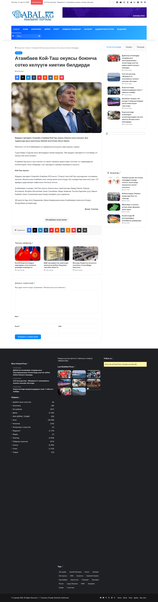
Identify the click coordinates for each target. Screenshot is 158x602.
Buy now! (143, 598)
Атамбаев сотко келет (57, 220)
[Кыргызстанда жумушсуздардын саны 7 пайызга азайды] (113, 90)
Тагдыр (15, 452)
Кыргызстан (75, 580)
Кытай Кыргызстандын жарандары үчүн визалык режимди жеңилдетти (25, 265)
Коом (25, 29)
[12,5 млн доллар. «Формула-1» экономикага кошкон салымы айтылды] (113, 77)
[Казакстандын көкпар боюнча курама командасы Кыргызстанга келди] (93, 383)
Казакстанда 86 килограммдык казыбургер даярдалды (131, 218)
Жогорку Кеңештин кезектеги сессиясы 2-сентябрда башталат (84, 265)
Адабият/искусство (104, 29)
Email (17, 326)
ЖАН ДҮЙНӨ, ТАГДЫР (21, 416)
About (125, 598)
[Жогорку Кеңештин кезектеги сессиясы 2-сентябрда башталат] (85, 253)
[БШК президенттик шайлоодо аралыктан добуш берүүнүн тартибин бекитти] (56, 253)
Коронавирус (63, 580)
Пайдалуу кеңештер (71, 29)
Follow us (108, 358)
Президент (95, 580)
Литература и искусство (22, 427)
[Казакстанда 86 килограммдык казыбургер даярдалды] (113, 219)
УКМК (83, 584)
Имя (17, 316)
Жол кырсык (63, 576)
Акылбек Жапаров (75, 572)
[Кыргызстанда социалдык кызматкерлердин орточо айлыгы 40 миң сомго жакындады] (113, 115)
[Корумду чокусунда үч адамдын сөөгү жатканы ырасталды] (93, 474)
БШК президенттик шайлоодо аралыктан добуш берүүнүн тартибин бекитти (56, 265)
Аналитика (36, 29)
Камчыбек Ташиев (92, 576)
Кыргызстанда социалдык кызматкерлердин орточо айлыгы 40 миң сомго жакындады (132, 117)
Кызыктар (16, 423)
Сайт (60, 326)
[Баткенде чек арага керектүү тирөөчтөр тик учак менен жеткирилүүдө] (79, 391)
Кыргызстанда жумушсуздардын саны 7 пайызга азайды (132, 90)
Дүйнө (47, 29)
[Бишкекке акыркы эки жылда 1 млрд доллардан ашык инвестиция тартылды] (113, 101)
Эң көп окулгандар (113, 47)
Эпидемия (91, 584)
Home (119, 598)
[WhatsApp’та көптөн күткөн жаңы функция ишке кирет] (113, 207)
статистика (70, 587)
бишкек (61, 587)
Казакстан (80, 576)
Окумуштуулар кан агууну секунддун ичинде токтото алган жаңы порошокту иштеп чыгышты (132, 182)
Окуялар (88, 29)
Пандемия (85, 580)
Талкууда (140, 47)
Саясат (16, 29)
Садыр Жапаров (72, 584)
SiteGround (65, 598)
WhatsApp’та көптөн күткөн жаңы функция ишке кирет (131, 207)
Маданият (122, 29)
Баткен (87, 572)
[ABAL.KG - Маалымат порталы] (32, 15)
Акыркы (129, 47)
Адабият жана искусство (22, 402)
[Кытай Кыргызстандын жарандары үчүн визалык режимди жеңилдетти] (27, 253)
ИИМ (71, 576)
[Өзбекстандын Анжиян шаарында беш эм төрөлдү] (113, 196)
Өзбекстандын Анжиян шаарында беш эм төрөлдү (131, 196)
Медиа (15, 434)
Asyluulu (44, 598)
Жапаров (96, 572)
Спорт (56, 29)
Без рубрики (17, 409)
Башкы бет (20, 48)
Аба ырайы (62, 572)
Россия (61, 584)
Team (130, 598)
